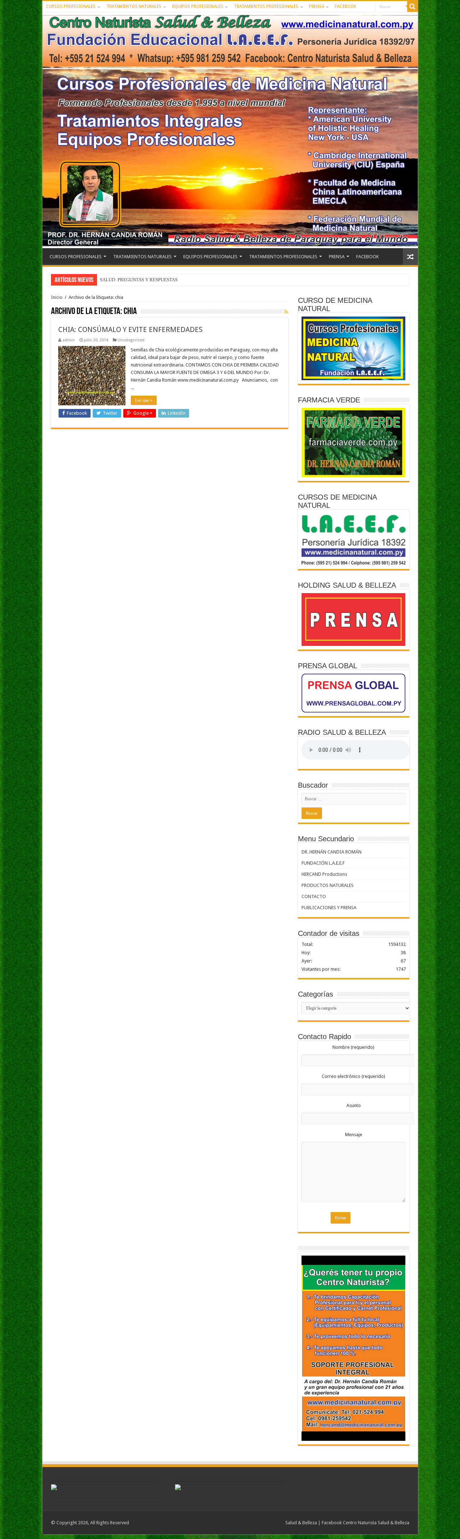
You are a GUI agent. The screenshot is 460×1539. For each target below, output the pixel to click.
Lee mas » (143, 400)
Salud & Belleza (301, 1522)
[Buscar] (412, 6)
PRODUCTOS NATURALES (328, 885)
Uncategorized (131, 340)
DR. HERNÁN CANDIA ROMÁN (332, 852)
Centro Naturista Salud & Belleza (376, 1522)
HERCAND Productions (324, 874)
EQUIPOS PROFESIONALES (197, 6)
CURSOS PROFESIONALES (71, 6)
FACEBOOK (345, 6)
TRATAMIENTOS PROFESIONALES (266, 6)
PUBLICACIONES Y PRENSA (329, 907)
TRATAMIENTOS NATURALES (133, 6)
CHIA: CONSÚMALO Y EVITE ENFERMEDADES (130, 329)
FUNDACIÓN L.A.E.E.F (323, 863)
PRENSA (316, 6)
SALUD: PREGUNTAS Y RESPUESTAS (139, 279)
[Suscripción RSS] (286, 312)
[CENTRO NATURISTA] (230, 130)
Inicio (57, 297)
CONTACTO (314, 896)
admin (69, 340)
